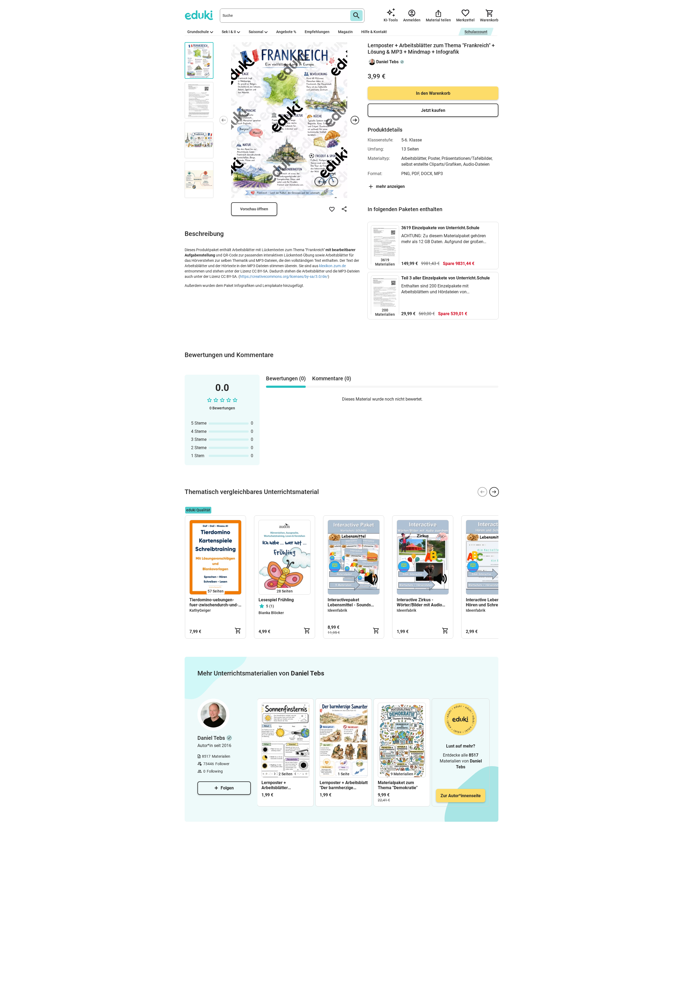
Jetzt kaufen (433, 110)
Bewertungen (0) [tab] (286, 378)
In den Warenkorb (433, 93)
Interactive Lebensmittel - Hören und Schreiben (490, 602)
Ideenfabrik (337, 610)
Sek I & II (229, 32)
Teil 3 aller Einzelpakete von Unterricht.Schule (445, 277)
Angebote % (286, 32)
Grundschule (198, 32)
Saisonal (256, 32)
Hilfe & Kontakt (374, 32)
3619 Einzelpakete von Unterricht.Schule (440, 227)
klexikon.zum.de (332, 266)
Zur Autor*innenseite (460, 795)
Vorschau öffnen (254, 209)
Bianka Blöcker (271, 613)
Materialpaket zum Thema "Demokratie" (398, 785)
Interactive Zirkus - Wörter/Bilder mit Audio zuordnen (419, 602)
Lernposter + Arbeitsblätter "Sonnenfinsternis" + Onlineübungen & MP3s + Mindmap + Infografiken (284, 785)
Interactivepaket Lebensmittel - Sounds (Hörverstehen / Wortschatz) (349, 602)
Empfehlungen (317, 32)
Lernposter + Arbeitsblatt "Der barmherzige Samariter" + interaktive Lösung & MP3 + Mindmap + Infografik (344, 785)
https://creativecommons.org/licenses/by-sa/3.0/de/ (284, 276)
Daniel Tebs (387, 61)
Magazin (345, 32)
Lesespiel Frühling (276, 599)
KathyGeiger (200, 610)
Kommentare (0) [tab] (331, 378)
